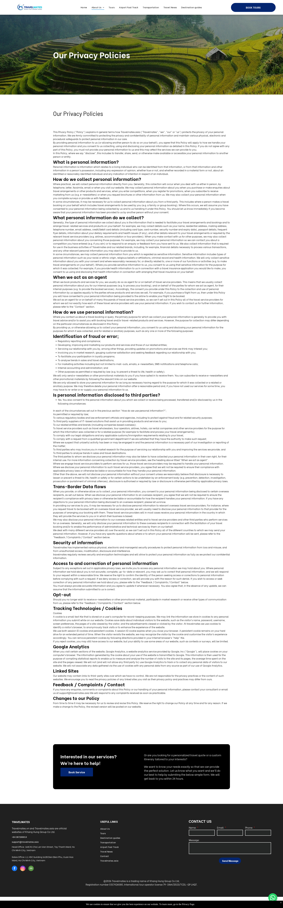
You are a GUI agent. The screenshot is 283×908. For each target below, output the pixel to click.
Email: (220, 827)
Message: (194, 840)
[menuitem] (83, 7)
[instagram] (22, 869)
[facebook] (14, 869)
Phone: (249, 827)
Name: (192, 827)
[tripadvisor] (31, 869)
